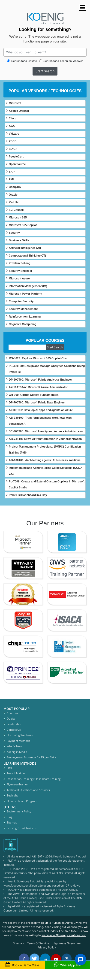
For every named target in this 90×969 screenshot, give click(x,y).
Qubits (11, 719)
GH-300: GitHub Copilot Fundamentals (34, 395)
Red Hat (14, 202)
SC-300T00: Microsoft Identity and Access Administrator (46, 431)
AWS (12, 126)
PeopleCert (16, 156)
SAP (12, 171)
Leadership (14, 724)
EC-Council (16, 210)
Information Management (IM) (28, 286)
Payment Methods (18, 741)
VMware (14, 133)
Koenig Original (19, 110)
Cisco (12, 118)
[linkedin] (45, 958)
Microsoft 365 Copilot (23, 225)
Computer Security (21, 301)
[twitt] (34, 958)
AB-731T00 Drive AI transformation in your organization (45, 439)
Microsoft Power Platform (25, 293)
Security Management (23, 309)
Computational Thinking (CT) (27, 255)
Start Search (45, 71)
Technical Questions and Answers (28, 790)
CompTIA (15, 187)
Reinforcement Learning (25, 316)
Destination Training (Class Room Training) (34, 779)
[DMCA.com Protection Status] (45, 845)
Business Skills (19, 240)
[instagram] (67, 958)
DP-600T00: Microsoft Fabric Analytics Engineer (40, 379)
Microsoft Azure (19, 278)
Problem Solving (19, 263)
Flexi (9, 768)
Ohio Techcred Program (22, 801)
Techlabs (12, 795)
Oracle (13, 194)
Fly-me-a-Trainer (17, 784)
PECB (13, 141)
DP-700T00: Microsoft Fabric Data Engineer (37, 402)
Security (14, 232)
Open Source (17, 164)
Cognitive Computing (22, 324)
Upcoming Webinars (20, 735)
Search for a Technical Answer (63, 61)
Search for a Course (24, 61)
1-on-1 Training (16, 773)
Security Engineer (20, 271)
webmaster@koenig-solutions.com (64, 935)
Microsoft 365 (18, 217)
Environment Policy (19, 811)
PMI (11, 179)
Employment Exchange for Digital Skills (32, 757)
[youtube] (56, 959)
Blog (9, 817)
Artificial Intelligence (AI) (25, 248)
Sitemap (12, 822)
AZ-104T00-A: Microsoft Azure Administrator (38, 387)
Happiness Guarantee (67, 943)
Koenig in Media (17, 752)
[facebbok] (24, 958)
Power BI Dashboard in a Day (28, 495)
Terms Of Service (38, 943)
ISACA (13, 149)
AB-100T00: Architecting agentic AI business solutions (45, 460)
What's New (14, 746)
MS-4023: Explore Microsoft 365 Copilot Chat (38, 358)
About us (12, 713)
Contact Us (14, 730)
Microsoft (15, 103)
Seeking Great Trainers (21, 828)
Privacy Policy (46, 947)
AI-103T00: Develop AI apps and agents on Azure (41, 410)
